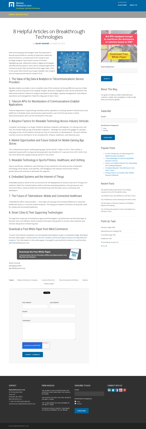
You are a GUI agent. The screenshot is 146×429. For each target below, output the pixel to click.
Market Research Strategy (111, 231)
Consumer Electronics (48, 280)
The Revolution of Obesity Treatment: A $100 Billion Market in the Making (117, 204)
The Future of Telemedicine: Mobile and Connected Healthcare (47, 196)
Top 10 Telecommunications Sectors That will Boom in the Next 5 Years (118, 210)
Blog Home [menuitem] (122, 5)
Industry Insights (49, 284)
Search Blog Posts (107, 67)
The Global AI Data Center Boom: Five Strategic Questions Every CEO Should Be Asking (116, 191)
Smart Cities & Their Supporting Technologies (37, 212)
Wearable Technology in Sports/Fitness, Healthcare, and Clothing (48, 160)
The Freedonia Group (109, 242)
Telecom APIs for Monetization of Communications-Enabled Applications (44, 103)
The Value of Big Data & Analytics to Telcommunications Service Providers (46, 80)
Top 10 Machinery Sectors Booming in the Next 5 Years (118, 199)
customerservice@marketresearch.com (22, 404)
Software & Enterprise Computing (27, 280)
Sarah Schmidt (42, 43)
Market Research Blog (18, 14)
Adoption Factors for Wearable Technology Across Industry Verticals (50, 121)
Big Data (85, 280)
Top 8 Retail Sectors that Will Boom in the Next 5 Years (118, 196)
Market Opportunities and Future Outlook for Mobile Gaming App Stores (46, 142)
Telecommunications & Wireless (68, 280)
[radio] (119, 128)
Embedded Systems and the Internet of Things (38, 176)
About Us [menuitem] (133, 5)
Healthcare (106, 238)
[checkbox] (119, 129)
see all (104, 246)
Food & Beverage (108, 235)
